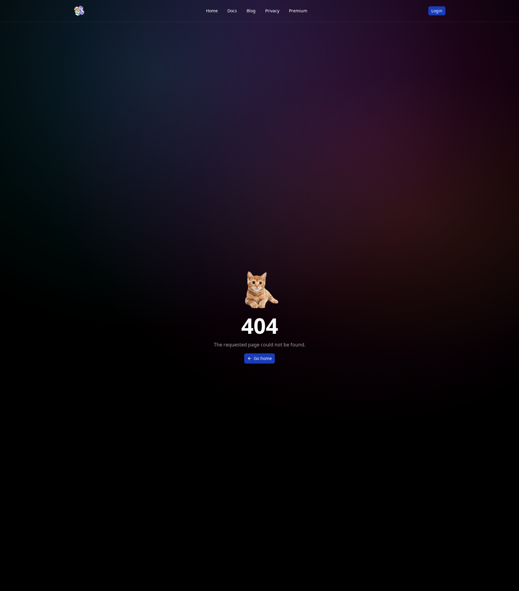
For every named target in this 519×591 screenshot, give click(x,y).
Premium (298, 11)
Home (212, 11)
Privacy (272, 11)
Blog (251, 11)
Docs (232, 11)
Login (436, 11)
